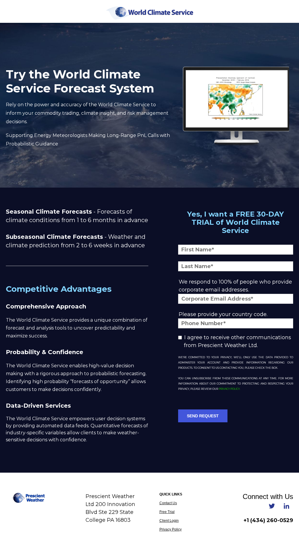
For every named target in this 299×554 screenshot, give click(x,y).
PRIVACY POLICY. (229, 388)
